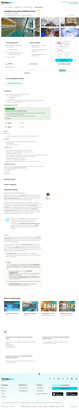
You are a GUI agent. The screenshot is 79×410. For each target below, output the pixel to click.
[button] (20, 27)
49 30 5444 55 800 (73, 3)
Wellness (9, 264)
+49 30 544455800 (38, 402)
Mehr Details (7, 118)
